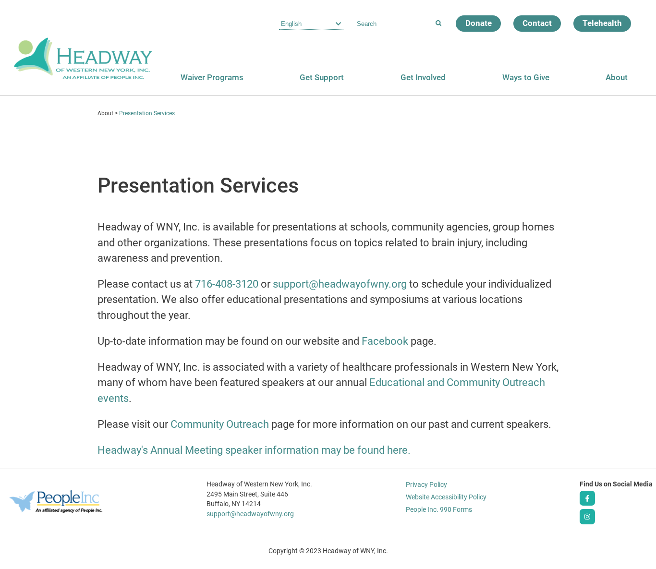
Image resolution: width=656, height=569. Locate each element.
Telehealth (602, 23)
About (617, 77)
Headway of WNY (83, 47)
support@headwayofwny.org (340, 284)
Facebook (385, 341)
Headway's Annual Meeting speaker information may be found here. (254, 450)
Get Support (322, 77)
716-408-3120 (226, 284)
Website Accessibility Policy (446, 497)
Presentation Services (147, 113)
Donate (478, 23)
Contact (537, 23)
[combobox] (399, 24)
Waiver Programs (212, 77)
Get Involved (423, 77)
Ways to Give (525, 77)
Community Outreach (219, 424)
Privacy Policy (426, 484)
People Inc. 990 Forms (439, 509)
